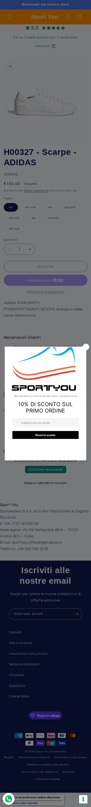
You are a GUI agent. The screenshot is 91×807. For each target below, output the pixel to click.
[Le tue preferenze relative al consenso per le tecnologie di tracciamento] (83, 799)
